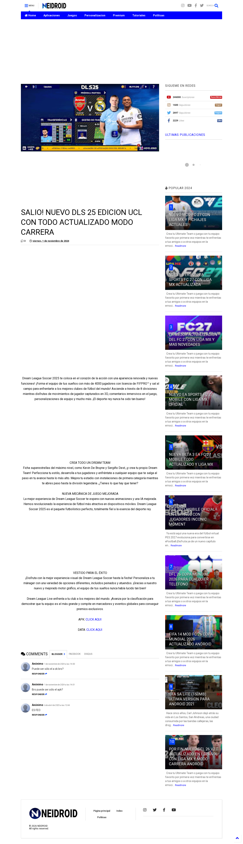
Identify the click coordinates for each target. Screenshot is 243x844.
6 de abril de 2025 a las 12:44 (57, 705)
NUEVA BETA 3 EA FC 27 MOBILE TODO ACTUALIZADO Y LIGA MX (191, 459)
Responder (38, 674)
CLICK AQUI (94, 619)
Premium (119, 15)
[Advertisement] (121, 51)
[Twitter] (202, 5)
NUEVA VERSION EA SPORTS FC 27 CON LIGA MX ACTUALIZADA (190, 279)
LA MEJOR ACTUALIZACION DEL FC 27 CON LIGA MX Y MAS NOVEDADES (193, 339)
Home (32, 15)
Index (119, 811)
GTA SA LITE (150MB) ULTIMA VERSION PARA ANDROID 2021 (189, 699)
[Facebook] (196, 5)
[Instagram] (183, 5)
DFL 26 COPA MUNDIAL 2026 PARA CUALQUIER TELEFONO (189, 579)
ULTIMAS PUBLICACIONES (185, 135)
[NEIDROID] (54, 7)
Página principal (101, 811)
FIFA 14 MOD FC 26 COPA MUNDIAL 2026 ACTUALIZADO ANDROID (191, 639)
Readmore (180, 246)
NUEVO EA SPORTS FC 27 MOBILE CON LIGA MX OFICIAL (191, 399)
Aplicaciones (51, 15)
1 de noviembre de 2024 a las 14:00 (59, 664)
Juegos (72, 15)
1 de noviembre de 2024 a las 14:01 (59, 685)
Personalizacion (94, 15)
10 (172, 741)
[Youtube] (189, 5)
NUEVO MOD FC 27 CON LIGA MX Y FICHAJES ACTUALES (189, 219)
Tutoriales (138, 15)
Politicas (158, 15)
